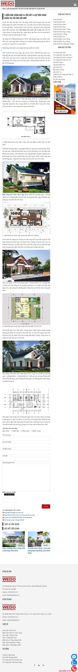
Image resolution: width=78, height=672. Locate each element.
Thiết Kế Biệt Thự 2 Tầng (61, 39)
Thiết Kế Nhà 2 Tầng (60, 34)
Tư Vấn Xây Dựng (59, 79)
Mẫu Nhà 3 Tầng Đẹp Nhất (11, 645)
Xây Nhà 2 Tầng (58, 70)
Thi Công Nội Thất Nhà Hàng (12, 662)
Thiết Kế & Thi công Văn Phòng (63, 44)
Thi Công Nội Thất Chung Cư (63, 57)
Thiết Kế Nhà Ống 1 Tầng (61, 29)
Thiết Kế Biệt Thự (59, 37)
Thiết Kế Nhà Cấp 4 (59, 24)
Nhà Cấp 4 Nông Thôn (9, 635)
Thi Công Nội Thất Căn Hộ (62, 60)
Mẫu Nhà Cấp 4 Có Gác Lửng (12, 633)
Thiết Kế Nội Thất (59, 22)
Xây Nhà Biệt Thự (59, 65)
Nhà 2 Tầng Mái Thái (9, 638)
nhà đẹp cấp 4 (13, 149)
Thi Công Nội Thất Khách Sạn (12, 660)
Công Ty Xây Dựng (8, 655)
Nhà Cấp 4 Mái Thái (9, 630)
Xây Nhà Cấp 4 (58, 62)
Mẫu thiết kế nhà (8, 53)
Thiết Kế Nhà (57, 20)
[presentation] (25, 557)
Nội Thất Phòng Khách (10, 657)
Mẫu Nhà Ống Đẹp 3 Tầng (11, 642)
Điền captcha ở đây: (9, 492)
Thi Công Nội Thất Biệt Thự (62, 55)
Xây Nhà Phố (57, 67)
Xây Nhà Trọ (57, 72)
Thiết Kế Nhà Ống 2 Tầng (61, 32)
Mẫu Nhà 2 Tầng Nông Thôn (12, 640)
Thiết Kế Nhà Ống (59, 27)
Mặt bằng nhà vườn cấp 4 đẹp (13, 195)
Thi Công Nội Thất (59, 53)
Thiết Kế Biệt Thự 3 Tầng (61, 41)
